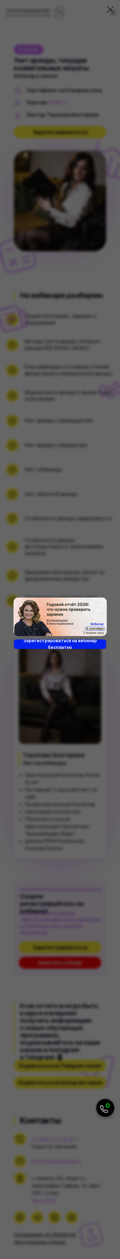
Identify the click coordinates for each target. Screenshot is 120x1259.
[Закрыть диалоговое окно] (110, 9)
